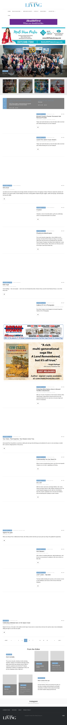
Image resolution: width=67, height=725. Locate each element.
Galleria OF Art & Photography (45, 305)
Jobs (9, 15)
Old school (6, 187)
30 (47, 640)
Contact (36, 11)
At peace (39, 209)
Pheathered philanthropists (44, 233)
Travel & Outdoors (10, 189)
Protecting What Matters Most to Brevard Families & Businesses (48, 389)
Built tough (6, 284)
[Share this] (40, 127)
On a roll (38, 482)
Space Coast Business (54, 100)
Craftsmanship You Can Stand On (46, 459)
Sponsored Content (42, 102)
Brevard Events (27, 11)
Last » (59, 640)
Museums (5, 286)
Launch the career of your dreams (46, 139)
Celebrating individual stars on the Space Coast (16, 623)
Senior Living (15, 74)
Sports (47, 484)
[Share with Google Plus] (46, 127)
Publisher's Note (9, 624)
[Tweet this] (43, 127)
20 (43, 640)
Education (47, 100)
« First (6, 640)
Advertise (51, 11)
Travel (4, 189)
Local (10, 74)
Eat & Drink (5, 534)
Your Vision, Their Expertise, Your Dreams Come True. (18, 439)
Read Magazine (16, 11)
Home (9, 11)
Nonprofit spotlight (56, 669)
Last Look (38, 576)
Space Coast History (11, 286)
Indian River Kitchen (40, 553)
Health (37, 211)
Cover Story (39, 484)
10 (40, 640)
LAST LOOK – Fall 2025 (43, 575)
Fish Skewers (40, 551)
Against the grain (8, 532)
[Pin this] (49, 127)
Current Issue (5, 74)
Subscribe (43, 11)
